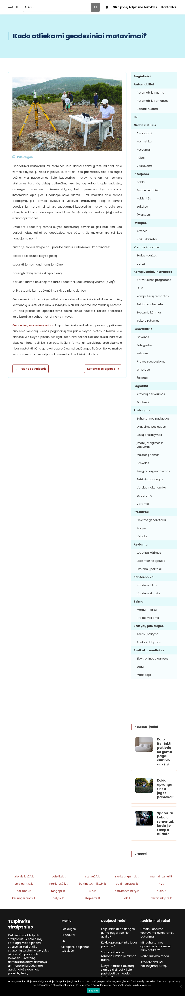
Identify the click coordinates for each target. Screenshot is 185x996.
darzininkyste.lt (161, 898)
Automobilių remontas (152, 101)
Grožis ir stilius (145, 125)
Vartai (141, 264)
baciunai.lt (24, 891)
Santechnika (144, 577)
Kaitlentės (144, 198)
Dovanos (143, 337)
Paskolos (143, 463)
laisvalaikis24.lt (24, 876)
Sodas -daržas (147, 255)
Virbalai (142, 536)
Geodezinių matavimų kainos (33, 325)
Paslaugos (142, 410)
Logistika (141, 386)
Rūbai (141, 158)
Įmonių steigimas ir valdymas (150, 445)
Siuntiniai (143, 402)
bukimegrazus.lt (127, 884)
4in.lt (92, 891)
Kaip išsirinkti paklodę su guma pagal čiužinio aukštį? (164, 752)
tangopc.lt (58, 891)
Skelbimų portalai (149, 569)
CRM (140, 288)
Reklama (141, 544)
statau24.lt (92, 876)
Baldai (141, 182)
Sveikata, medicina (149, 650)
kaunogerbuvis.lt (23, 898)
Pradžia (107, 7)
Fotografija (144, 345)
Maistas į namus (148, 455)
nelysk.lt (58, 898)
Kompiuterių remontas (153, 296)
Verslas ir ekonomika (151, 487)
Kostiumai (143, 150)
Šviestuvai (143, 215)
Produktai (141, 512)
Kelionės (142, 353)
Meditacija (144, 675)
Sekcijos (142, 207)
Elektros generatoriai (151, 520)
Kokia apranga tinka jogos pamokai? (165, 788)
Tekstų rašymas (148, 321)
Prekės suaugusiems (151, 361)
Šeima (138, 601)
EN (135, 117)
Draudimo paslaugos (151, 427)
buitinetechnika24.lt (92, 884)
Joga (140, 667)
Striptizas (143, 370)
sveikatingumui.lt (127, 876)
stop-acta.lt (92, 898)
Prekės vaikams (148, 618)
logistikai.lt (58, 876)
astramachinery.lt (127, 891)
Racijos (141, 528)
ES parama (144, 496)
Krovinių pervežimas (151, 394)
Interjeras (141, 174)
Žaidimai (142, 378)
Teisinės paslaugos (150, 479)
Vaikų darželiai (147, 239)
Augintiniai (142, 76)
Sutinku (93, 990)
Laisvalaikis (143, 329)
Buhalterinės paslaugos (153, 418)
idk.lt (127, 898)
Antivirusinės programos (154, 280)
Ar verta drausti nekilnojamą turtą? (153, 964)
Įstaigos (140, 223)
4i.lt (161, 884)
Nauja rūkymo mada (154, 956)
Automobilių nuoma (150, 92)
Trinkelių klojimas (149, 642)
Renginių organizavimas (153, 471)
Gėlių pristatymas (149, 435)
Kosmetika (144, 141)
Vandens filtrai (147, 585)
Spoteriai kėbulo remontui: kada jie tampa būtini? (165, 823)
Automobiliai (144, 84)
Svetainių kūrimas (149, 312)
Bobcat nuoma (147, 109)
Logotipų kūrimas (149, 553)
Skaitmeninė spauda (151, 561)
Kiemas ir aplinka (147, 247)
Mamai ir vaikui (147, 610)
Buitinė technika (148, 190)
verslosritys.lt (24, 884)
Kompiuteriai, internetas (153, 272)
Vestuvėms (144, 166)
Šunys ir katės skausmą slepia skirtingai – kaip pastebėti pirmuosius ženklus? (117, 971)
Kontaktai (168, 7)
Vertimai (143, 504)
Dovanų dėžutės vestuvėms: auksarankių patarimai (157, 933)
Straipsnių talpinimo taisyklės (135, 7)
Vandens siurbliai (148, 593)
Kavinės (142, 231)
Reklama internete (150, 304)
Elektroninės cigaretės (152, 658)
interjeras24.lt (58, 884)
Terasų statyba (147, 634)
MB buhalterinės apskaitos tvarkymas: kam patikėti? (155, 946)
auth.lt (161, 891)
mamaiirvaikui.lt (161, 876)
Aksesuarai (144, 133)
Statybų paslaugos (149, 626)
